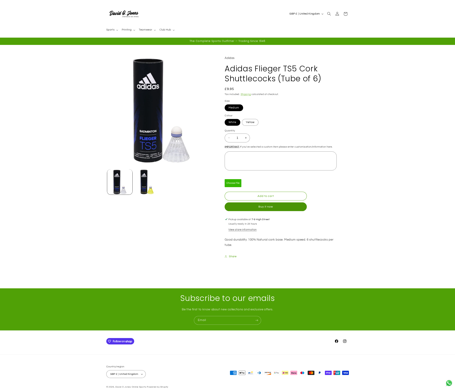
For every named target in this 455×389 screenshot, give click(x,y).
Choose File (233, 183)
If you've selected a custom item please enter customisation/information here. (279, 147)
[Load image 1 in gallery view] (120, 182)
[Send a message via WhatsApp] (449, 383)
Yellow (250, 122)
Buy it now (265, 206)
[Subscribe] (257, 320)
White (232, 122)
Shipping (246, 94)
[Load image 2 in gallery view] (147, 182)
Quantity (230, 130)
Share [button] (232, 256)
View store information (242, 229)
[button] (112, 30)
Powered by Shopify (157, 387)
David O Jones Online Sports (130, 387)
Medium (234, 107)
